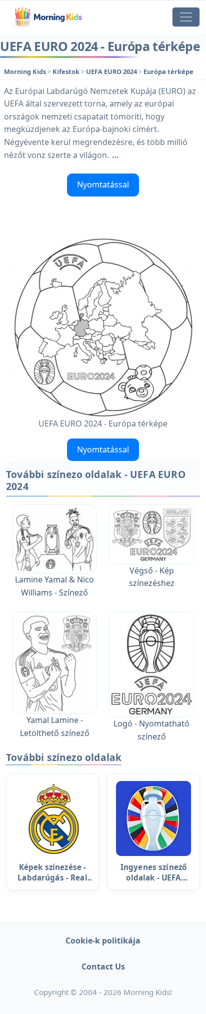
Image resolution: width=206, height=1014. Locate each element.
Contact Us (103, 966)
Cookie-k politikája (103, 940)
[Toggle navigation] (186, 17)
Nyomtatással (103, 184)
